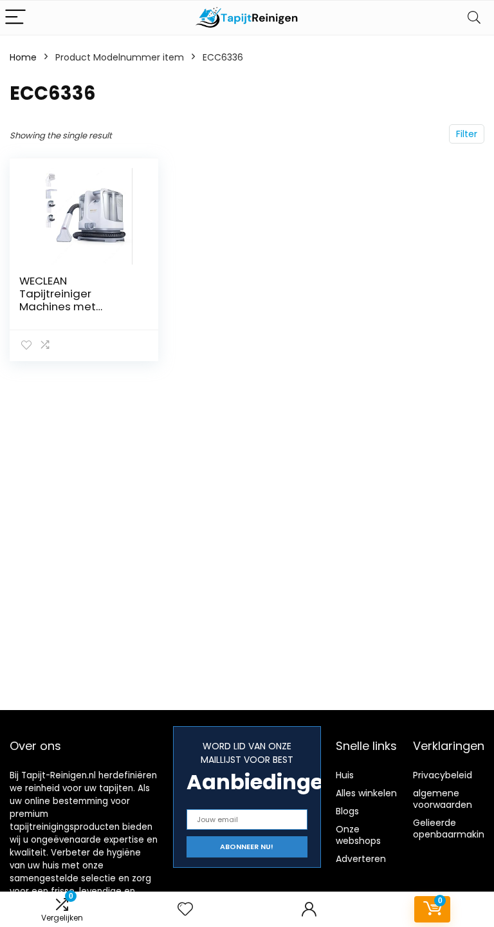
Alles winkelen (366, 793)
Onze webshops (358, 835)
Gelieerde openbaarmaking (451, 828)
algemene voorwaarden (442, 799)
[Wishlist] (185, 909)
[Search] (474, 18)
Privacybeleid (442, 775)
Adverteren (361, 858)
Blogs (347, 811)
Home (23, 57)
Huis (345, 775)
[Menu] (15, 18)
